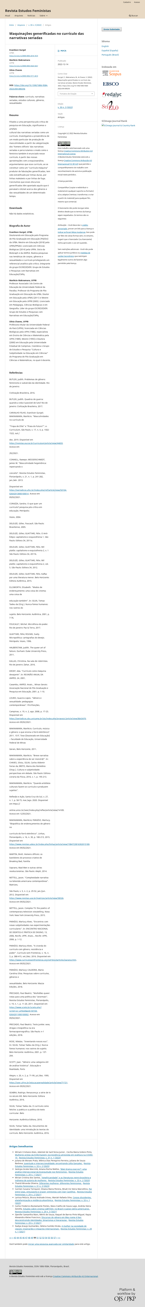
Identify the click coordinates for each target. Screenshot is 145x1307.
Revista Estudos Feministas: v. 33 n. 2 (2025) (69, 1180)
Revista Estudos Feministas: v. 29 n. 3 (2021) (36, 1211)
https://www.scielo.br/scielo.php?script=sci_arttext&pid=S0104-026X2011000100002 (25, 1011)
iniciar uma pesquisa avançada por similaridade (51, 1244)
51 (38, 1237)
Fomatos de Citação (68, 93)
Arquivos (19, 15)
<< (10, 1237)
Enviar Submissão (112, 29)
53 (43, 1237)
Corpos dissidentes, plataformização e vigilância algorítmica (53, 1199)
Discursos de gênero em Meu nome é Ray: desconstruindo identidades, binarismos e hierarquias (48, 1219)
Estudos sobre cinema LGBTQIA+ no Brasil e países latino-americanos (56, 1208)
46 (23, 1237)
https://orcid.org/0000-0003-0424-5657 (23, 66)
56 (52, 1237)
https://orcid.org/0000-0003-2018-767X (23, 56)
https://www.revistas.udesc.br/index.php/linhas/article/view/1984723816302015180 (49, 844)
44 (18, 1237)
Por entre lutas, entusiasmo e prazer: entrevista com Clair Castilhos (53, 1190)
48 (29, 1237)
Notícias (31, 15)
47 (26, 1237)
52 (40, 1237)
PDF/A (63, 50)
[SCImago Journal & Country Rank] (118, 125)
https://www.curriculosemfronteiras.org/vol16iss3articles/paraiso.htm (42, 960)
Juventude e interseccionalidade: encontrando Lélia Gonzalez (53, 1163)
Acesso (137, 2)
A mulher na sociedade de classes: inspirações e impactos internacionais (51, 1227)
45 (21, 1237)
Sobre (43, 15)
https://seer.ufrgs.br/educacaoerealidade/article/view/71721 (38, 1082)
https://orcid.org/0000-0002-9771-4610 (23, 76)
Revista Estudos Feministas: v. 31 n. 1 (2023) (40, 1157)
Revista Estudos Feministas (28, 10)
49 (32, 1237)
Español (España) (110, 50)
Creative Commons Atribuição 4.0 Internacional (75, 1276)
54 (46, 1237)
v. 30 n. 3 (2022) (34, 25)
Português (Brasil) (110, 54)
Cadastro (127, 2)
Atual (7, 15)
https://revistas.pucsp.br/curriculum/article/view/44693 (36, 443)
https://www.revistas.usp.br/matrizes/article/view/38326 (36, 898)
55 (49, 1237)
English (105, 46)
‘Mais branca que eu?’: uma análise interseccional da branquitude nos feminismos (51, 1170)
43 (15, 1237)
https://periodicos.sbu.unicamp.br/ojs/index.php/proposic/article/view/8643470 (47, 718)
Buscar (134, 15)
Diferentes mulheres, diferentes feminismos (60, 1183)
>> (59, 1237)
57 (55, 1237)
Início (11, 25)
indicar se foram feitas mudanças (71, 232)
